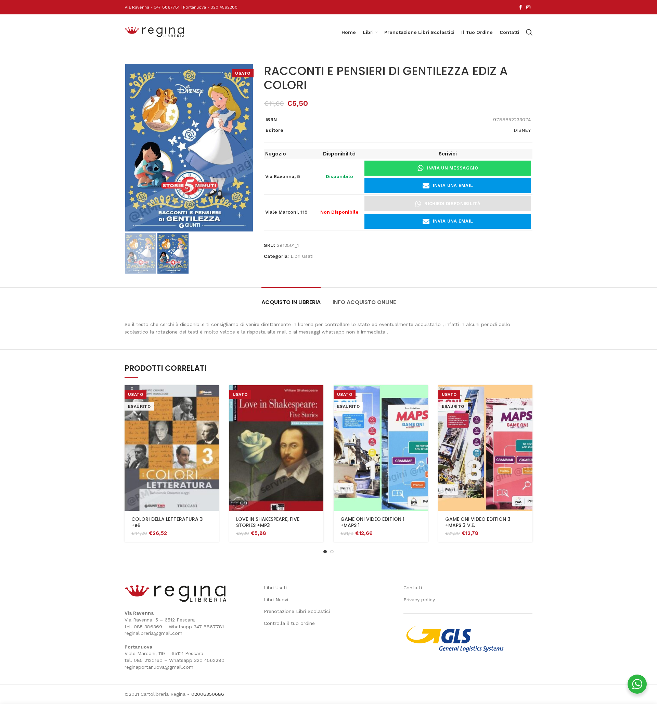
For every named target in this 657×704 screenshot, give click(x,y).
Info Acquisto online (364, 302)
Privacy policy (419, 599)
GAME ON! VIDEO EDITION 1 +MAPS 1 (372, 522)
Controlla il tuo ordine (289, 623)
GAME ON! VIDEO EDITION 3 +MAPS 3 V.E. (478, 522)
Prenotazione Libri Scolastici (297, 611)
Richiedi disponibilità (452, 203)
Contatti (412, 587)
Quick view (213, 396)
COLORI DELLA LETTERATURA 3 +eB (167, 522)
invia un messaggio (452, 168)
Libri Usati (302, 256)
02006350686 (207, 694)
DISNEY (522, 130)
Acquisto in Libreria (291, 302)
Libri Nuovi (276, 599)
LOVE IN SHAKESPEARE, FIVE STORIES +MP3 (267, 522)
